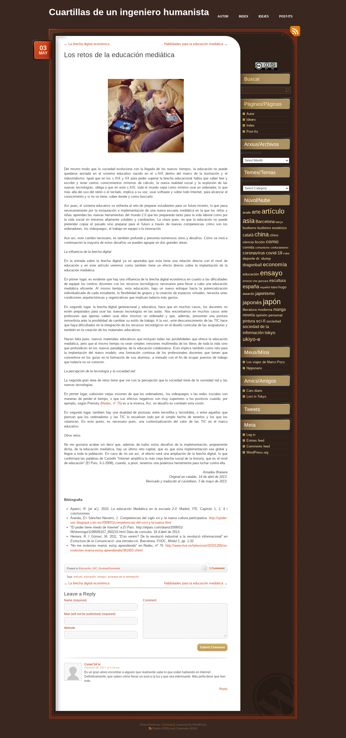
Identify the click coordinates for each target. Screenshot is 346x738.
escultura (277, 280)
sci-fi (260, 320)
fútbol (274, 287)
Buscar (252, 79)
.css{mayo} (168, 724)
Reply (223, 689)
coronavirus (254, 252)
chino (274, 235)
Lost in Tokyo (256, 396)
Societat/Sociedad (109, 568)
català (248, 235)
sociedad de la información (123, 576)
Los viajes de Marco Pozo (265, 362)
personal (275, 315)
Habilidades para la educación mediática (193, 44)
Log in (250, 435)
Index (250, 125)
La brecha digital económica (88, 44)
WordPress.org (257, 452)
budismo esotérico (272, 228)
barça (279, 221)
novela (249, 315)
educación (90, 576)
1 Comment (217, 568)
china (262, 234)
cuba (286, 253)
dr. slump (263, 258)
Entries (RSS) (160, 728)
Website (69, 628)
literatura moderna (257, 310)
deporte (249, 258)
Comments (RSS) (186, 728)
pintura (249, 321)
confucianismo (279, 247)
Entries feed (255, 440)
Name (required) (75, 600)
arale (247, 212)
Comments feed (258, 446)
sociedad (273, 321)
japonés (252, 302)
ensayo (102, 576)
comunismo (262, 247)
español (265, 287)
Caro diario (254, 391)
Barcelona (265, 221)
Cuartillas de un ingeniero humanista (129, 12)
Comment (149, 600)
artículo (78, 576)
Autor (250, 114)
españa (251, 286)
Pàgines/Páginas (263, 104)
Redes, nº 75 (111, 403)
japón (272, 301)
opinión (261, 315)
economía (275, 264)
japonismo (265, 293)
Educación (85, 568)
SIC (95, 568)
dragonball (252, 265)
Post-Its (252, 131)
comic (272, 241)
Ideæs (251, 119)
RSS (293, 33)
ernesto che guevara (255, 280)
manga (279, 309)
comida (248, 247)
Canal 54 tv (92, 664)
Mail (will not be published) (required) (90, 614)
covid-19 (274, 252)
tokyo (270, 332)
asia (249, 220)
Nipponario (254, 368)
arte (256, 212)
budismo (249, 228)
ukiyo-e (251, 339)
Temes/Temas (249, 181)
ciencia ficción (254, 242)
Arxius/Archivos (251, 153)
